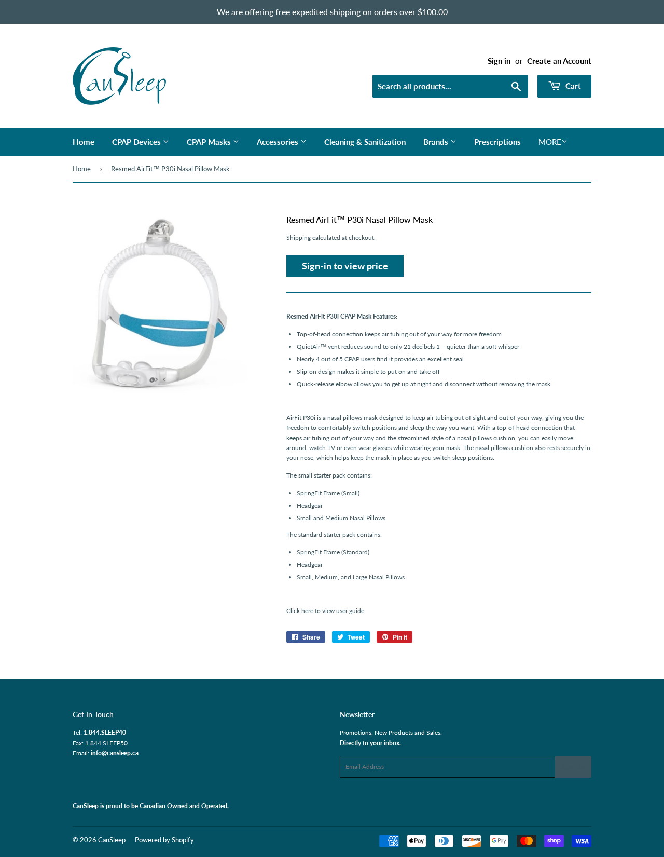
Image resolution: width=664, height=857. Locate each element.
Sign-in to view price (345, 265)
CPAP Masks (210, 141)
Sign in (499, 60)
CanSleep (112, 840)
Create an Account (559, 60)
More (549, 141)
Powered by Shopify (164, 840)
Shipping (298, 237)
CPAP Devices (137, 141)
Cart (572, 85)
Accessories (278, 141)
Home (83, 141)
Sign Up (573, 767)
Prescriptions (497, 141)
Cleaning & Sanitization (365, 141)
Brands (436, 141)
